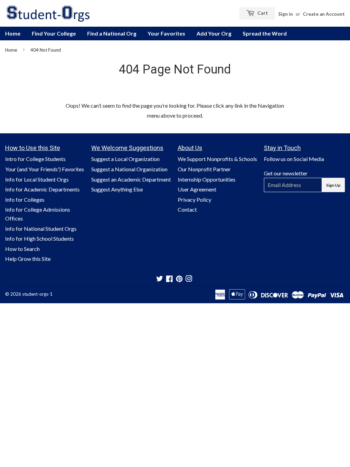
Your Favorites (166, 33)
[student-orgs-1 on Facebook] (169, 279)
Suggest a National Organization (129, 169)
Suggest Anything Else (117, 189)
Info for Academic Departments (42, 189)
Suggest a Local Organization (125, 159)
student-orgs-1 (37, 294)
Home (13, 33)
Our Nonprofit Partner (204, 169)
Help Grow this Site (28, 258)
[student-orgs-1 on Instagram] (189, 279)
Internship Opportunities (206, 179)
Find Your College (54, 33)
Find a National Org (111, 33)
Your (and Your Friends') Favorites (44, 169)
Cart (262, 13)
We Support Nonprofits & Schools (217, 159)
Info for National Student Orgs (41, 228)
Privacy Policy (194, 199)
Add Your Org (214, 33)
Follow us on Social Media (294, 159)
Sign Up (333, 185)
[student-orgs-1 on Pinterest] (179, 279)
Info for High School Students (39, 238)
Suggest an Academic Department (131, 179)
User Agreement (197, 189)
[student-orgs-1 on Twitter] (159, 279)
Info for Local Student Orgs (37, 179)
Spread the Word (265, 33)
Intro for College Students (35, 159)
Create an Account (324, 14)
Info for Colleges (24, 199)
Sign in (285, 14)
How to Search (22, 248)
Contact (187, 209)
